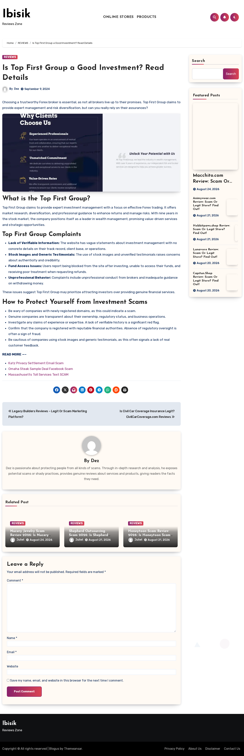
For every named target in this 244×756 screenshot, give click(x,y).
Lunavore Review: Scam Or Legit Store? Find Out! (206, 253)
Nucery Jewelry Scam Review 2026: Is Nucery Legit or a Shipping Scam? (32, 535)
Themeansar (73, 748)
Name (12, 638)
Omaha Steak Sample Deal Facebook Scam (40, 369)
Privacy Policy (175, 748)
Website (12, 666)
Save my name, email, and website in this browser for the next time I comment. (67, 680)
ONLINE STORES (118, 17)
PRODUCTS (146, 17)
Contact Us (232, 748)
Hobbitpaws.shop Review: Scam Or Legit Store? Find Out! (211, 229)
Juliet (20, 539)
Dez (16, 88)
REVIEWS (10, 57)
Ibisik (16, 14)
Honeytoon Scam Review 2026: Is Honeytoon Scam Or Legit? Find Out (149, 535)
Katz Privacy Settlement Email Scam (36, 363)
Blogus (54, 748)
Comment (15, 580)
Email (12, 652)
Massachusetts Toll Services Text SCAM (38, 374)
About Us (194, 748)
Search (198, 61)
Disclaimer (212, 748)
